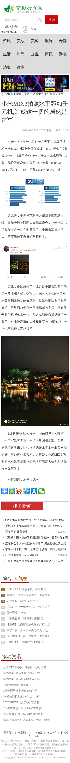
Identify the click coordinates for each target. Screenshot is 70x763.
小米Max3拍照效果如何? (17, 684)
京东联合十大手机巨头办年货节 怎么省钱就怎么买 (35, 543)
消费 (7, 67)
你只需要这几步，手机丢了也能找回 (28, 636)
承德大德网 (31, 479)
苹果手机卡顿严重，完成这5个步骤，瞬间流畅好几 (35, 549)
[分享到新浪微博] (19, 491)
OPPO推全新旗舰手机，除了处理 (26, 589)
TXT (37, 736)
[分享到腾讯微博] (27, 491)
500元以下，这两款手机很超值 (25, 642)
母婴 (63, 41)
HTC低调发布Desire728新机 (21, 555)
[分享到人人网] (34, 491)
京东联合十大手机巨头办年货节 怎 (27, 630)
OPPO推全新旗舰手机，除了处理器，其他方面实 (34, 520)
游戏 (63, 54)
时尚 (21, 54)
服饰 (49, 41)
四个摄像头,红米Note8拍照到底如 (23, 714)
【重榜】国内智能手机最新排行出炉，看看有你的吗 (36, 537)
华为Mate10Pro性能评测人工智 (21, 673)
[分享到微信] (41, 491)
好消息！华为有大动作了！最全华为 (28, 595)
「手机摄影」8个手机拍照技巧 (25, 618)
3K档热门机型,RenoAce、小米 (21, 696)
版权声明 (51, 732)
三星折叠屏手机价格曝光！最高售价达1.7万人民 (34, 561)
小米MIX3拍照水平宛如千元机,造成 (24, 667)
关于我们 (8, 732)
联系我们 (22, 732)
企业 (35, 54)
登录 (34, 29)
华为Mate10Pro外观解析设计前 (21, 679)
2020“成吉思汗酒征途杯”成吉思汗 (23, 708)
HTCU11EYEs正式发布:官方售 (21, 702)
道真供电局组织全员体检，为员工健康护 (27, 720)
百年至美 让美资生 (16, 531)
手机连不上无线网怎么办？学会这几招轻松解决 (33, 525)
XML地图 (37, 732)
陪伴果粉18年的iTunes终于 (22, 601)
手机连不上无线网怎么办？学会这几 (28, 606)
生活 (7, 54)
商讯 (49, 54)
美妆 (21, 41)
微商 (21, 67)
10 (3, 642)
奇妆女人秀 (39, 94)
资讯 (7, 41)
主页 (27, 94)
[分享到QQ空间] (12, 491)
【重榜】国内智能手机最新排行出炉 (28, 624)
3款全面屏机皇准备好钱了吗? (20, 690)
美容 (35, 41)
